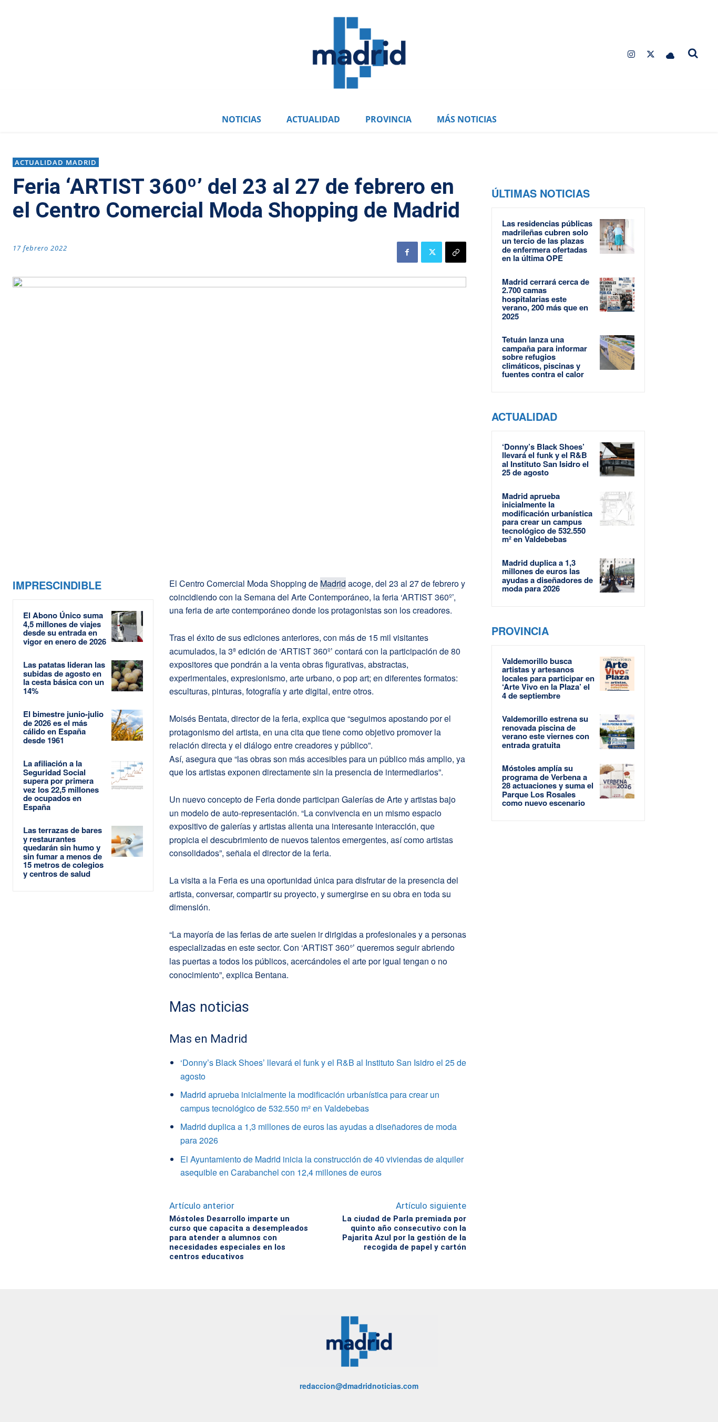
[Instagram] (631, 54)
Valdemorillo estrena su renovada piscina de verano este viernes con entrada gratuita (545, 732)
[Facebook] (407, 252)
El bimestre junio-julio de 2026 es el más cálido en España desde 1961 (63, 727)
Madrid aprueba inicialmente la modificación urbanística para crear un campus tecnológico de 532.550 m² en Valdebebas (547, 517)
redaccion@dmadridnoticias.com (359, 1386)
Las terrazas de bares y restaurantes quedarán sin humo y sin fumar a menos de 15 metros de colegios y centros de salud (63, 851)
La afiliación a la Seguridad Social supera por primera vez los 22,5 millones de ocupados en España (61, 785)
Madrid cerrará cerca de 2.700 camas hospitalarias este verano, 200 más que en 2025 (545, 299)
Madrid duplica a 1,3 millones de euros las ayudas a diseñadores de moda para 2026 (547, 576)
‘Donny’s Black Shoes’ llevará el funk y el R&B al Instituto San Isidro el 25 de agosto (545, 460)
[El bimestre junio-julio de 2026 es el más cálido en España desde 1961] (126, 725)
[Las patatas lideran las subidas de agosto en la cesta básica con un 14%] (126, 675)
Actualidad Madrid (56, 162)
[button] (692, 53)
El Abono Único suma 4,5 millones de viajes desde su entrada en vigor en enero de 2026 (64, 628)
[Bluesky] (670, 54)
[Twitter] (651, 54)
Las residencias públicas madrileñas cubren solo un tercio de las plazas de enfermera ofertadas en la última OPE (547, 240)
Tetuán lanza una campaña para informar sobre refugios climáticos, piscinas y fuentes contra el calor (544, 357)
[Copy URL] (455, 252)
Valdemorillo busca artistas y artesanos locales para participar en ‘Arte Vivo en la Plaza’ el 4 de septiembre (548, 678)
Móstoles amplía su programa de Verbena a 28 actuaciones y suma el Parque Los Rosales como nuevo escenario (547, 785)
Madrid (333, 583)
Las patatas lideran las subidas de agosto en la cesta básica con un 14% (64, 678)
